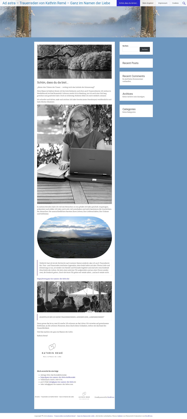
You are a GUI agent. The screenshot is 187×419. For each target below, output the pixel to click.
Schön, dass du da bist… (128, 3)
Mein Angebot (148, 3)
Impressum (162, 3)
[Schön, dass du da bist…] (74, 78)
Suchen (125, 46)
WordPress (110, 397)
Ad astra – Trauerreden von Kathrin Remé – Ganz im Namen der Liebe (56, 3)
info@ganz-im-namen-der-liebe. (61, 382)
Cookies (175, 3)
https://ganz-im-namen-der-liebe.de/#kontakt (58, 377)
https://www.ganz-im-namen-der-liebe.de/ (53, 279)
